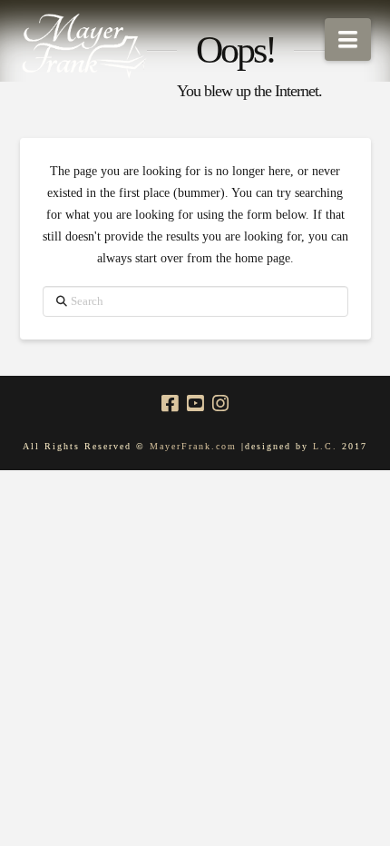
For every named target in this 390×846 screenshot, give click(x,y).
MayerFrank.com (193, 446)
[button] (348, 39)
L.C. (327, 446)
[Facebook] (169, 403)
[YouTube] (195, 403)
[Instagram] (220, 403)
